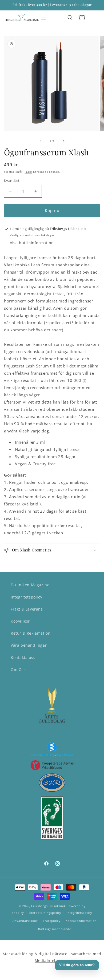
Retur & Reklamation (30, 633)
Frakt (28, 172)
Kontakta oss (23, 657)
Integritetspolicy (26, 597)
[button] (44, 17)
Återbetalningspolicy (45, 913)
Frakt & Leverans (27, 609)
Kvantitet (12, 180)
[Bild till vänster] (40, 141)
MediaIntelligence (52, 960)
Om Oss (18, 669)
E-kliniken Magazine (30, 584)
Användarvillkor (25, 921)
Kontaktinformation (81, 921)
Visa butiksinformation (32, 242)
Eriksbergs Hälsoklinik (48, 906)
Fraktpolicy (52, 921)
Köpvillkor (20, 621)
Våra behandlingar (29, 645)
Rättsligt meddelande (54, 929)
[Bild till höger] (64, 141)
